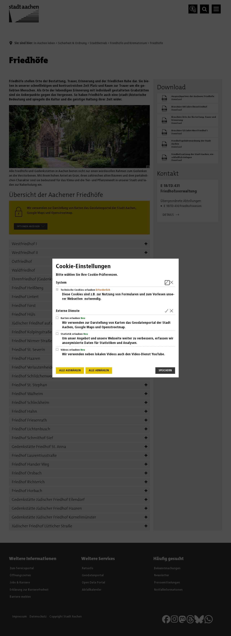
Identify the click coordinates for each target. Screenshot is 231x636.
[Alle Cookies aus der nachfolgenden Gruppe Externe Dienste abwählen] (172, 311)
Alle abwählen (99, 370)
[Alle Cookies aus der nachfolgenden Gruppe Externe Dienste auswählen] (167, 311)
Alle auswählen (70, 370)
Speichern (165, 370)
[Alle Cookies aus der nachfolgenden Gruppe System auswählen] (167, 282)
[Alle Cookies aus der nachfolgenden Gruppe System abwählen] (172, 282)
